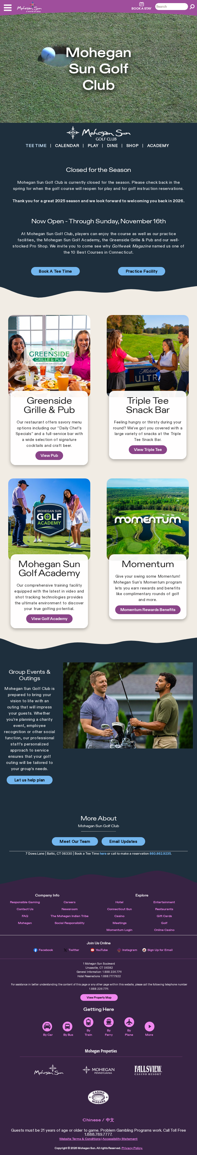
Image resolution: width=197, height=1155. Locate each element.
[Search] (192, 7)
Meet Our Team (75, 841)
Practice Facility (142, 271)
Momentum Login (119, 930)
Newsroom (70, 909)
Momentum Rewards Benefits (147, 609)
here (103, 853)
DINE (112, 145)
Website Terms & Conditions (80, 1139)
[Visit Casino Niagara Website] (98, 1097)
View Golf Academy (49, 618)
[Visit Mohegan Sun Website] (49, 1070)
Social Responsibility (69, 923)
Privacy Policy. (132, 1148)
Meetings (119, 923)
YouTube (102, 950)
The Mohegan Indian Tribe (69, 916)
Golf (164, 923)
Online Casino (164, 930)
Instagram (129, 950)
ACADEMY (158, 145)
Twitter (73, 950)
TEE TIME (36, 145)
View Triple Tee (148, 449)
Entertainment (164, 902)
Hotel (119, 902)
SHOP (132, 145)
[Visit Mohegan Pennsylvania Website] (98, 1070)
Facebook (46, 950)
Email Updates (123, 841)
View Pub (49, 455)
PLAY (93, 145)
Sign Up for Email (160, 950)
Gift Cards (164, 916)
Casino (119, 916)
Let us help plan (29, 780)
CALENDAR (67, 145)
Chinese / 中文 (98, 1119)
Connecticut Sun (119, 909)
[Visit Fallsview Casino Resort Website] (148, 1070)
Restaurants (164, 909)
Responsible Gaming (25, 902)
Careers (69, 902)
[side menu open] (8, 8)
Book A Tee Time (55, 271)
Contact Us (25, 909)
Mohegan (25, 923)
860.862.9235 (160, 853)
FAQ (25, 916)
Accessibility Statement (119, 1139)
